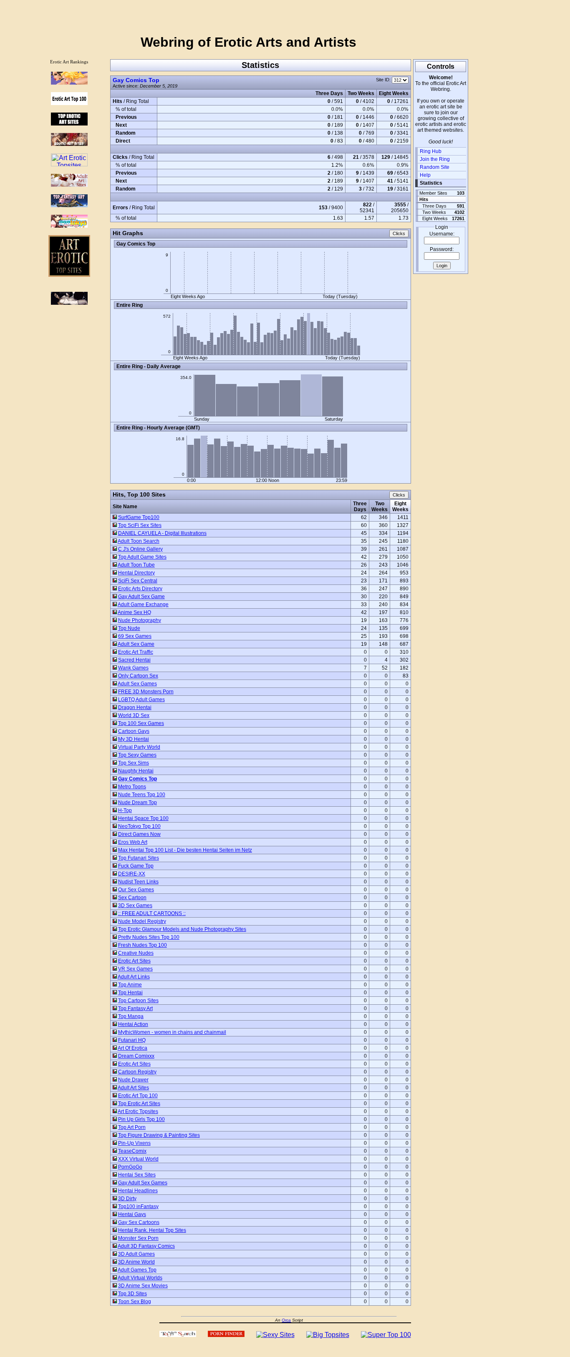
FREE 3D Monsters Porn (146, 692)
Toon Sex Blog (134, 1301)
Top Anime (130, 985)
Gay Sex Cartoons (138, 1222)
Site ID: (384, 79)
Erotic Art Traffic (135, 652)
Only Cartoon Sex (138, 676)
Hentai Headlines (138, 1191)
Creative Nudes (136, 953)
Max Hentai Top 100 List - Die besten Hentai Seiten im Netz (185, 850)
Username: (441, 234)
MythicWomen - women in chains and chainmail (172, 1032)
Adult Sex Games (137, 684)
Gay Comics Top (136, 80)
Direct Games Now (139, 834)
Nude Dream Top (137, 802)
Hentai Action (133, 1024)
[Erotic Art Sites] (69, 143)
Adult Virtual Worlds (140, 1278)
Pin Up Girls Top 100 (141, 1119)
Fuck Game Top (136, 866)
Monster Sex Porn (138, 1238)
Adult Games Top (137, 1270)
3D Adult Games (136, 1254)
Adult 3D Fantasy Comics (146, 1246)
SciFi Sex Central (137, 581)
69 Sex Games (134, 636)
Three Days (360, 506)
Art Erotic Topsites (138, 1111)
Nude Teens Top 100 (141, 795)
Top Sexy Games (137, 755)
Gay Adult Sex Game (141, 596)
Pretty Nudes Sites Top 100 (148, 937)
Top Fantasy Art (135, 1008)
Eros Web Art (132, 842)
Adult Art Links (134, 977)
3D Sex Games (135, 905)
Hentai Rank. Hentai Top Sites (152, 1230)
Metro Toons (132, 787)
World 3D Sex (133, 715)
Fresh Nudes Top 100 (142, 945)
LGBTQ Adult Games (141, 699)
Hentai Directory (136, 573)
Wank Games (133, 668)
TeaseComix (132, 1151)
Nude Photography (139, 620)
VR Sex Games (135, 969)
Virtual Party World (139, 747)
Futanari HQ (132, 1040)
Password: (442, 249)
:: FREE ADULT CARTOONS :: (152, 913)
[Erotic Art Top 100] (69, 82)
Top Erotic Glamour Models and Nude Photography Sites (182, 929)
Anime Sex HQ (134, 612)
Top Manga (131, 1016)
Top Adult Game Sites (142, 557)
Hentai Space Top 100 (143, 818)
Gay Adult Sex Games (142, 1183)
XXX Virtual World (138, 1159)
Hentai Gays (132, 1214)
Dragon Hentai (134, 707)
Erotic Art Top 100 (138, 1096)
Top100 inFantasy (138, 1206)
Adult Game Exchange (143, 604)
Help (425, 175)
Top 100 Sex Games (141, 723)
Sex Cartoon (132, 897)
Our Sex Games (136, 890)
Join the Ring (435, 159)
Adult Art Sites (133, 1088)
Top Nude (129, 628)
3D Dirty (127, 1198)
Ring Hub (430, 151)
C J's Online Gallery (140, 549)
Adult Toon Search (138, 541)
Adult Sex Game (136, 644)
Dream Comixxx (136, 1056)
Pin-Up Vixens (134, 1143)
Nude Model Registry (142, 921)
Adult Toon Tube (136, 565)
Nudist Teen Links (138, 882)
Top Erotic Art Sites (139, 1103)
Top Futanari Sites (138, 858)
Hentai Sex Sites (137, 1175)
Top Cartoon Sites (138, 1000)
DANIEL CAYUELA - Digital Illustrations (162, 533)
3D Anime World (136, 1262)
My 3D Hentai (133, 739)
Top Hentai (130, 993)
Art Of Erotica (132, 1048)
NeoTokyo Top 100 (139, 826)
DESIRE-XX (131, 874)
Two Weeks (379, 506)
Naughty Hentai (136, 771)
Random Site (434, 167)
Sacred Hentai (134, 660)
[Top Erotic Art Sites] (69, 123)
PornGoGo (130, 1167)
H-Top (125, 810)
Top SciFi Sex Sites (139, 525)
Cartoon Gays (133, 731)
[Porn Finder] (226, 1334)
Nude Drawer (133, 1080)
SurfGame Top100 (138, 517)
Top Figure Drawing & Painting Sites (159, 1135)
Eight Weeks (400, 506)
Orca (286, 1320)
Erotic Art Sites (134, 961)
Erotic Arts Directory (140, 589)
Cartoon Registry (137, 1072)
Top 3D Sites (132, 1294)
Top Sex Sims (133, 763)
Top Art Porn (132, 1127)
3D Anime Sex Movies (143, 1286)
